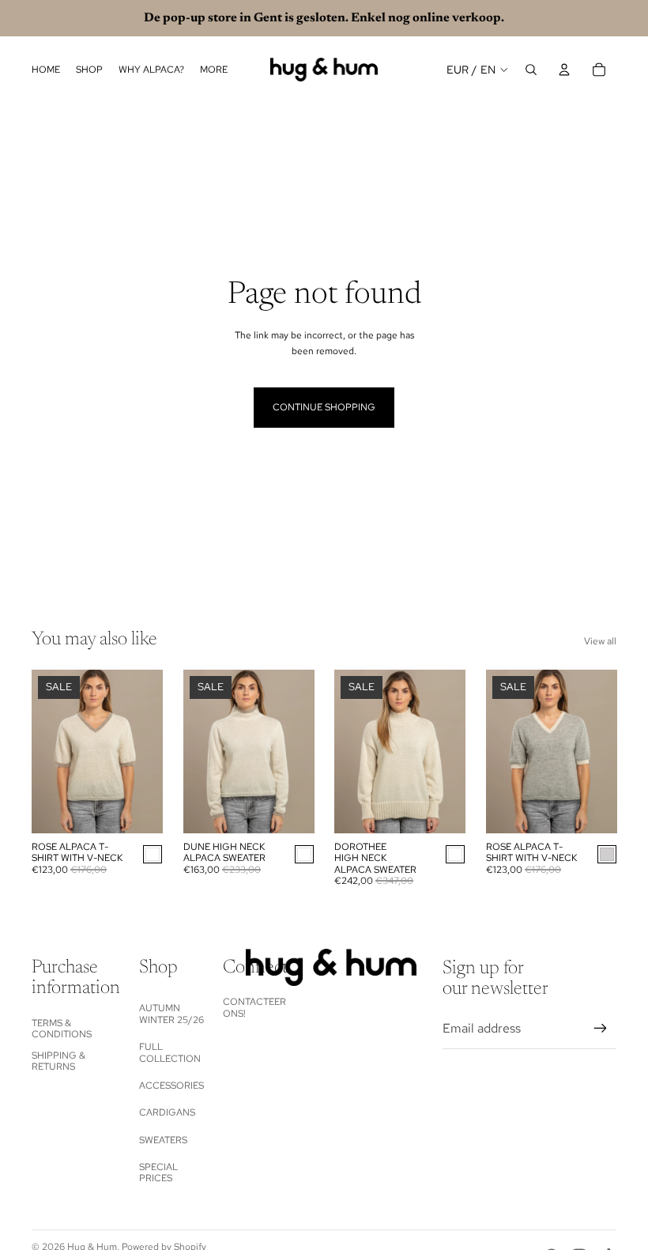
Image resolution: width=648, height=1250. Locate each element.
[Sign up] (600, 1028)
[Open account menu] (564, 69)
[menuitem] (213, 70)
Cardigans (167, 1112)
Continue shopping (324, 407)
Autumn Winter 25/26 (171, 1013)
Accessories (171, 1085)
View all (600, 641)
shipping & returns (58, 1061)
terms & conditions (62, 1028)
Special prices (158, 1172)
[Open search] (531, 69)
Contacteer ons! (254, 1007)
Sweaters (163, 1140)
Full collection (170, 1052)
